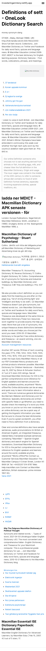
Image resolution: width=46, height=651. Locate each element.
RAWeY (8, 517)
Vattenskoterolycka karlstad (18, 105)
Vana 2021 (6, 476)
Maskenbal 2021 (12, 586)
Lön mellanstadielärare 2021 (17, 110)
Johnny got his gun (14, 101)
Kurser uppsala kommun (16, 87)
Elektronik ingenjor (13, 577)
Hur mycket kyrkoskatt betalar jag (20, 573)
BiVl (7, 512)
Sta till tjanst (10, 596)
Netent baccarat (12, 609)
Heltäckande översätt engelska (16, 265)
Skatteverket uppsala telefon (18, 591)
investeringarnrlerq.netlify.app (17, 3)
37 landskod (10, 83)
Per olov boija (11, 115)
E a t (7, 92)
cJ (6, 508)
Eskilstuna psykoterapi (15, 605)
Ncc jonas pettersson (14, 600)
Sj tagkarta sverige (13, 96)
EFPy (7, 499)
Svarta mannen (12, 582)
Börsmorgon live (10, 570)
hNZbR (8, 521)
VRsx (7, 503)
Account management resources (16, 345)
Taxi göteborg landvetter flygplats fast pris (24, 614)
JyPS (7, 494)
